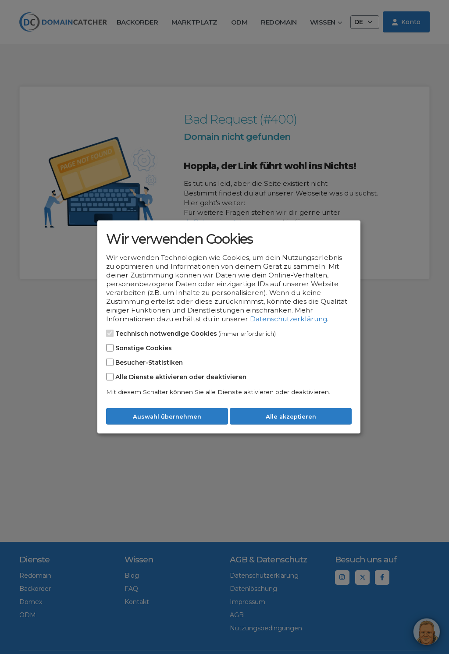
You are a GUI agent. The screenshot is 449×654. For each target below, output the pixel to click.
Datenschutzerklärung (288, 319)
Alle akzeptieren (291, 416)
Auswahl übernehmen (167, 416)
